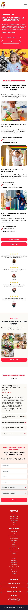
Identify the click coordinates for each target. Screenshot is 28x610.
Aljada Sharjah (14, 571)
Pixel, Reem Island (14, 569)
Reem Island (14, 564)
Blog (14, 527)
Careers (14, 525)
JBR (14, 544)
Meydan (14, 555)
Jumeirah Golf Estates (14, 538)
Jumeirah (14, 536)
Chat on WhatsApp (14, 585)
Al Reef (14, 560)
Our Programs (14, 518)
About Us (13, 516)
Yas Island (14, 567)
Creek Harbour (14, 540)
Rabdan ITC (14, 562)
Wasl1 (14, 546)
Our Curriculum (14, 522)
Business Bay (14, 534)
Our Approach (14, 520)
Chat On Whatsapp (14, 239)
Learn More (11, 42)
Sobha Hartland (14, 553)
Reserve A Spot (11, 37)
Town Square (14, 542)
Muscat (14, 575)
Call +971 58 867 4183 (14, 593)
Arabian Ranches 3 (14, 551)
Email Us (14, 589)
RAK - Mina (14, 573)
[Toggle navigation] (25, 4)
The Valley (14, 549)
